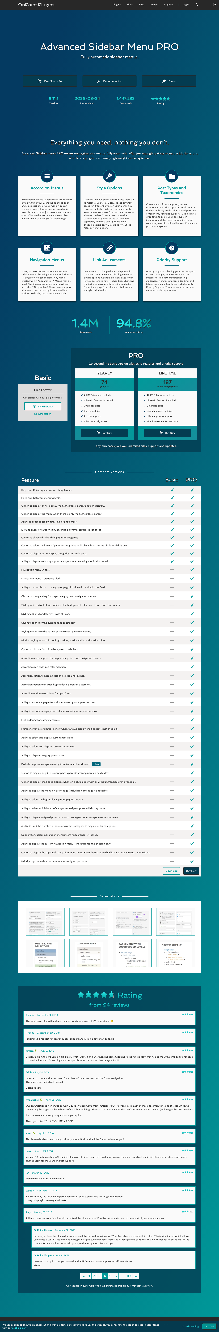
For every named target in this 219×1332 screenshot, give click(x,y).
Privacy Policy (129, 1324)
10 (129, 1276)
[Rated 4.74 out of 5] (160, 99)
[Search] (197, 5)
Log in (164, 1324)
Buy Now (52, 81)
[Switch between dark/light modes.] (214, 4)
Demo (172, 81)
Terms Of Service (106, 1324)
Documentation (112, 81)
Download (45, 406)
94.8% (133, 323)
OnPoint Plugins (36, 4)
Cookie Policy (149, 1324)
